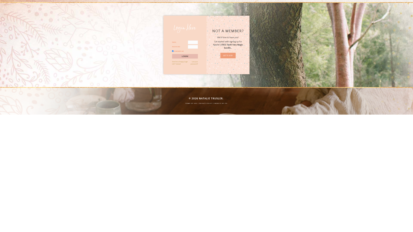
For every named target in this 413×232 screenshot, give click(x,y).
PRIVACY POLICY (206, 103)
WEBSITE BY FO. (221, 103)
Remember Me (179, 51)
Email (174, 42)
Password (176, 47)
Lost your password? (194, 63)
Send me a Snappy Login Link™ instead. (180, 63)
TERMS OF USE (191, 103)
